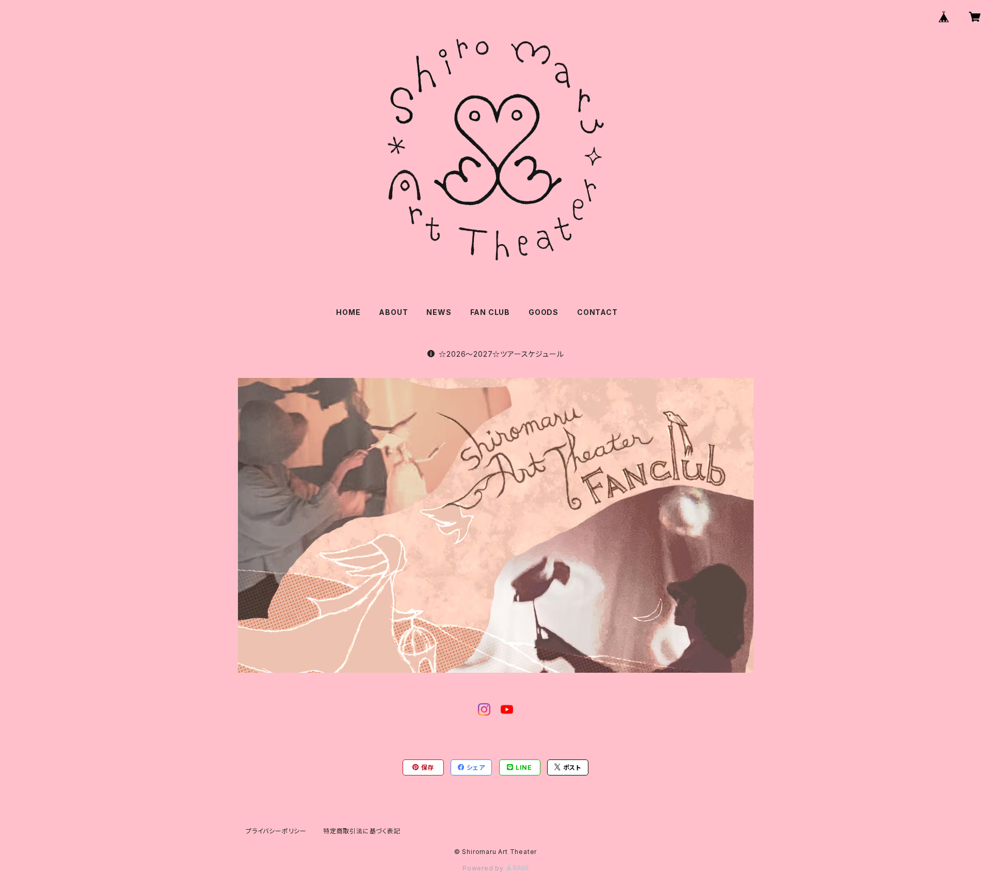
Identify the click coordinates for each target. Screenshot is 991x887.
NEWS (438, 312)
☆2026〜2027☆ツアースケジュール (501, 354)
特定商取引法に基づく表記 (362, 831)
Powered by (484, 868)
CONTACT (597, 312)
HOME (348, 312)
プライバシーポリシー (276, 831)
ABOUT (393, 312)
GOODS (543, 312)
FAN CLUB (490, 312)
